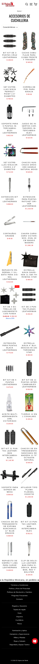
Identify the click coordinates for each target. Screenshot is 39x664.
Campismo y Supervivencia (19, 634)
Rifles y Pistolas (19, 637)
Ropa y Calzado (19, 641)
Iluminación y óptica (19, 630)
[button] (35, 641)
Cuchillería (19, 620)
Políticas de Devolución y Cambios (19, 592)
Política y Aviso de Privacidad (19, 588)
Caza (19, 613)
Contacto (19, 599)
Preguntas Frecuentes (19, 595)
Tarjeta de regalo (19, 609)
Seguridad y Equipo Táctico (19, 644)
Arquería (19, 616)
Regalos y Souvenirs (19, 606)
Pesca (19, 624)
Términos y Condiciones (19, 585)
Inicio (19, 11)
